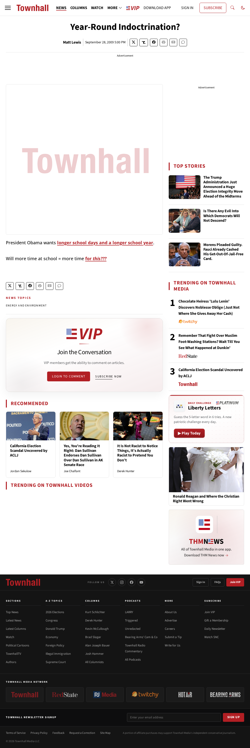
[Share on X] (133, 42)
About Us (171, 612)
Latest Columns (16, 629)
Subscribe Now (108, 376)
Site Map (105, 733)
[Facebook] (131, 582)
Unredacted (132, 629)
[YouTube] (141, 582)
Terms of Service (16, 733)
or (96, 258)
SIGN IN (187, 8)
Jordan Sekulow (20, 471)
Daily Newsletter (214, 629)
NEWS (61, 8)
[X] (112, 582)
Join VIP (235, 582)
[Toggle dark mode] (243, 8)
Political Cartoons (17, 645)
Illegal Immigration (58, 654)
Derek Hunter (126, 471)
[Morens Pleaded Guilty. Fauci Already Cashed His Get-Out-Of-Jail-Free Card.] (184, 255)
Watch (10, 637)
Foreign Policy (55, 645)
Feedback (58, 733)
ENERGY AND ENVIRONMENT (26, 306)
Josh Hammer (94, 654)
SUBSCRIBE (213, 8)
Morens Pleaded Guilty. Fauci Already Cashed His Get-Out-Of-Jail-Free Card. (223, 252)
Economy (52, 637)
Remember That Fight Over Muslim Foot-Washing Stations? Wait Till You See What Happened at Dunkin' (209, 342)
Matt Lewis (72, 42)
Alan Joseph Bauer (97, 645)
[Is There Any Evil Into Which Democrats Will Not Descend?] (184, 221)
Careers (170, 629)
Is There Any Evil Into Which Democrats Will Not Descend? (221, 216)
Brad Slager (93, 637)
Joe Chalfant (72, 471)
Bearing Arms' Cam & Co (141, 637)
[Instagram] (122, 582)
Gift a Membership (216, 620)
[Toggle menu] (8, 8)
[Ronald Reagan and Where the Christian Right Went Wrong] (206, 469)
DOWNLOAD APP (157, 8)
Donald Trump (55, 629)
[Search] (232, 8)
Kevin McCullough (97, 629)
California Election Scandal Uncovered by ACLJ (28, 450)
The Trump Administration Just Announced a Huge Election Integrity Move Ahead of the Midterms (223, 187)
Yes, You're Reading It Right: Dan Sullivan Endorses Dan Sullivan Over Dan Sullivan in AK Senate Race (83, 455)
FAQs (217, 582)
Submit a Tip (173, 637)
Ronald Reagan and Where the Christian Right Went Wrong (206, 498)
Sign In (200, 582)
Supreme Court (56, 662)
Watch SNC (211, 637)
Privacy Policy (39, 733)
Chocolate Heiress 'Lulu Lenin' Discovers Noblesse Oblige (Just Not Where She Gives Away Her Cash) (209, 307)
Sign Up (233, 717)
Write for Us (172, 645)
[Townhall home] (23, 582)
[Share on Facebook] (154, 42)
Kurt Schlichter (95, 612)
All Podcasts (133, 659)
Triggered (131, 620)
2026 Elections (55, 612)
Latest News (13, 620)
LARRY (129, 612)
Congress (52, 620)
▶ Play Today (189, 433)
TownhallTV (13, 654)
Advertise (171, 620)
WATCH (97, 8)
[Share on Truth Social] (143, 42)
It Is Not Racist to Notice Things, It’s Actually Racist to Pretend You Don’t (137, 453)
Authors (11, 662)
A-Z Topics (54, 601)
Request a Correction (82, 733)
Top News (12, 612)
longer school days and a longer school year (105, 242)
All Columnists (94, 662)
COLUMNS (78, 8)
